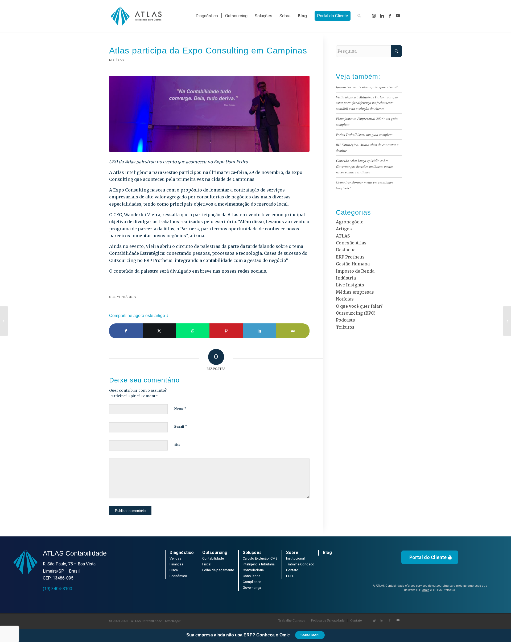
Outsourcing (214, 552)
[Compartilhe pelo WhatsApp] (192, 330)
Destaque (346, 249)
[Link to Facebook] (390, 16)
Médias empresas (355, 292)
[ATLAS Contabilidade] (136, 16)
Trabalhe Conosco (300, 564)
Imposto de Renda (355, 271)
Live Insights (350, 284)
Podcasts (345, 320)
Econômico (178, 576)
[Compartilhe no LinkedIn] (259, 330)
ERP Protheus (350, 257)
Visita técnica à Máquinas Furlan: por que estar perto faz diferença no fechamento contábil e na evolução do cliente (367, 102)
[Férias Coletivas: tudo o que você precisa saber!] (507, 321)
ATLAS (343, 236)
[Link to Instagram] (374, 16)
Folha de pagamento (218, 570)
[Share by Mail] (293, 330)
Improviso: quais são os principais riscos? (367, 86)
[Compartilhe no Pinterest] (226, 330)
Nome (180, 408)
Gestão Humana (353, 263)
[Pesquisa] (359, 16)
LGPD (290, 576)
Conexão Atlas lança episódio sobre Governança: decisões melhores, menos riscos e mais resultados (364, 166)
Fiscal (174, 570)
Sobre (292, 552)
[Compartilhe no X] (159, 330)
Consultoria (251, 576)
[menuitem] (206, 16)
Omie (425, 590)
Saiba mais (309, 635)
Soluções (252, 552)
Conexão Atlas (351, 242)
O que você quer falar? (359, 306)
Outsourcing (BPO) (356, 313)
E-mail (180, 426)
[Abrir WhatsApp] (498, 628)
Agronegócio (350, 221)
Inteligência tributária (259, 564)
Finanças (176, 564)
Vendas (175, 558)
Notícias (116, 60)
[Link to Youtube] (398, 16)
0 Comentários (122, 297)
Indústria (346, 278)
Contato (292, 570)
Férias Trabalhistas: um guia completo (364, 134)
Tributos (345, 327)
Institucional (295, 558)
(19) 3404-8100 (57, 588)
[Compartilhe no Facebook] (126, 330)
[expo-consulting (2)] (209, 114)
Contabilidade (213, 558)
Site (177, 445)
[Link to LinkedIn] (382, 16)
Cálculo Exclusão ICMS (260, 558)
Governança (252, 588)
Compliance (252, 582)
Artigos (344, 228)
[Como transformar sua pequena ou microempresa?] (4, 321)
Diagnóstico (182, 552)
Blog (327, 552)
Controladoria (253, 570)
